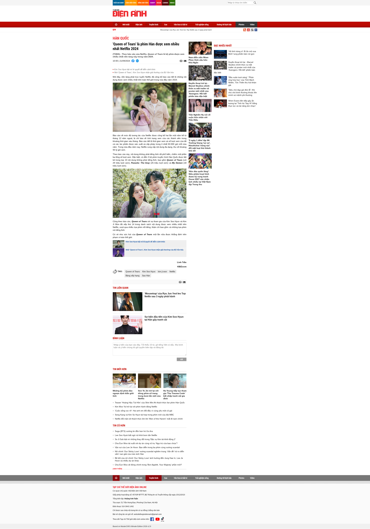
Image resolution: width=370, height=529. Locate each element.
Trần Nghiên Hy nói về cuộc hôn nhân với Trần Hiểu (199, 117)
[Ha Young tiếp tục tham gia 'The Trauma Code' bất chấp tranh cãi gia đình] (174, 381)
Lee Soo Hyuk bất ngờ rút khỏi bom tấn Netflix (136, 435)
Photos (241, 24)
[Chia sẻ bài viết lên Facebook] (133, 60)
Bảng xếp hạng (132, 275)
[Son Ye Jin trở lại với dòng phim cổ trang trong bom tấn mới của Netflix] (149, 381)
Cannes (165, 3)
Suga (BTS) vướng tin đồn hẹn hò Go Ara (134, 431)
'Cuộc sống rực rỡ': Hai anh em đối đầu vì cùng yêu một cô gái (143, 411)
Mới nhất (126, 24)
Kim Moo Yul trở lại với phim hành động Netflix (136, 406)
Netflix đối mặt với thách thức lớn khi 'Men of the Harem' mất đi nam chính (149, 419)
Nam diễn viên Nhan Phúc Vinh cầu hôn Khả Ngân (198, 60)
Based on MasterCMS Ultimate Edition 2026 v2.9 (132, 526)
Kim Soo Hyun (148, 271)
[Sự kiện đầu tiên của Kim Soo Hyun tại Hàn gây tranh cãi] (127, 324)
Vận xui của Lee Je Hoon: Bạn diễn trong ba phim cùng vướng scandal (147, 447)
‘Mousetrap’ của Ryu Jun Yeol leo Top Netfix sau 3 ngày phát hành (181, 30)
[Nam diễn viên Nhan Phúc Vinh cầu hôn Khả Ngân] (200, 48)
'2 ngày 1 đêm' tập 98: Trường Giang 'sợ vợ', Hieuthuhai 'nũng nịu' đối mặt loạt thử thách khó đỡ (200, 145)
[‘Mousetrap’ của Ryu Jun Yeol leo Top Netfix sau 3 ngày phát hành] (127, 301)
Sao (165, 24)
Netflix (172, 271)
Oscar (159, 3)
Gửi (181, 359)
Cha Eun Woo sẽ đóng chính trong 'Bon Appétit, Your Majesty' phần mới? (148, 465)
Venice (172, 3)
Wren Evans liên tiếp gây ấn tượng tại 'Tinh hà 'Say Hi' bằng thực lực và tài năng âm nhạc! (242, 103)
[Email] (184, 61)
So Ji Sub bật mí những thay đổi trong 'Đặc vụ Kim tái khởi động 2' (145, 439)
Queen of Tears (133, 271)
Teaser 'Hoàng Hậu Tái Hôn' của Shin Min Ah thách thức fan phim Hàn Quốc (150, 402)
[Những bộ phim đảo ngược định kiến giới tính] (124, 381)
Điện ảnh (139, 24)
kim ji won (162, 271)
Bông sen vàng (143, 3)
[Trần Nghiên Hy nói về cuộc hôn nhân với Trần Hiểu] (200, 105)
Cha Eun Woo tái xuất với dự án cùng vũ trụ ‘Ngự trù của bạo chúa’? (146, 443)
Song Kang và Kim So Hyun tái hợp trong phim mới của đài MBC (144, 415)
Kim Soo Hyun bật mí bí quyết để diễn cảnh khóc (135, 69)
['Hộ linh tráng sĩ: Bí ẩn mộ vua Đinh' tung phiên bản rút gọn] (220, 54)
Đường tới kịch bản (224, 24)
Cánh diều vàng (130, 3)
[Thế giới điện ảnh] (130, 13)
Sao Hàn (146, 275)
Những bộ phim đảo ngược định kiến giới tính (123, 393)
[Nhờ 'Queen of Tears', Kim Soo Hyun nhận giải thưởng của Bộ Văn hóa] (118, 252)
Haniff (152, 3)
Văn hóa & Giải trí (180, 24)
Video (252, 24)
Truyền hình (153, 24)
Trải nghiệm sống (202, 24)
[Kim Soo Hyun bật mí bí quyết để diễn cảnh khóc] (118, 244)
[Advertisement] (204, 13)
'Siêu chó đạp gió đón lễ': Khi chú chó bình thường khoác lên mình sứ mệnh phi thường (242, 92)
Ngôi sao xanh (119, 3)
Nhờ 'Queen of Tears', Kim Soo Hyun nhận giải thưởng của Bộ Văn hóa (144, 72)
